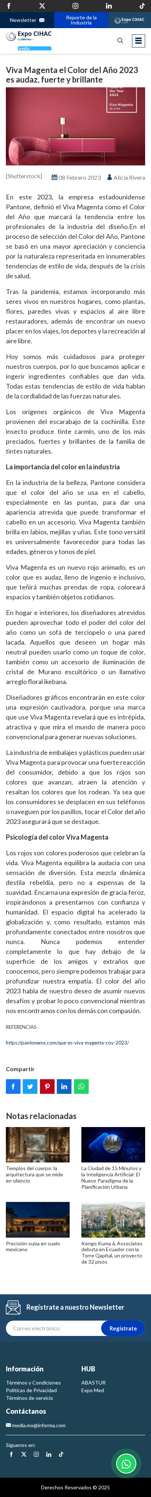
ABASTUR (93, 1382)
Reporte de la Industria (81, 20)
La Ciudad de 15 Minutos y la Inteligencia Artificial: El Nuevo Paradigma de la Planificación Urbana (111, 1177)
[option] (75, 126)
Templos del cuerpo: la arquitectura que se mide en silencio (34, 1174)
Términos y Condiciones (33, 1382)
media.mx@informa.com (38, 1425)
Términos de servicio (29, 1398)
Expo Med (92, 1390)
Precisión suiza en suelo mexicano (33, 1246)
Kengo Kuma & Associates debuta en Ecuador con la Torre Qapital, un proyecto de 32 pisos (112, 1252)
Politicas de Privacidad (31, 1390)
